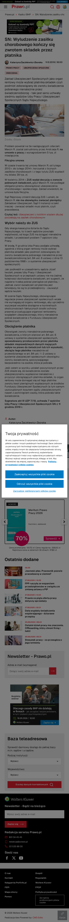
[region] (34, 461)
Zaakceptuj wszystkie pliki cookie (35, 474)
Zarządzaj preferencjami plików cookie (34, 490)
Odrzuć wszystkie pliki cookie (34, 483)
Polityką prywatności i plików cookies (30, 463)
